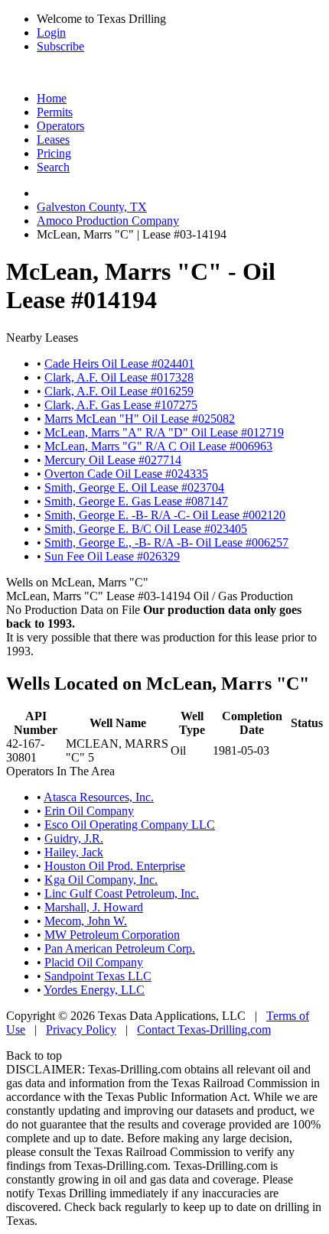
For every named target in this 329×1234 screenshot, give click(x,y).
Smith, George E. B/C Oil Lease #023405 (145, 528)
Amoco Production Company (108, 220)
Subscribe (60, 46)
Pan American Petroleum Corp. (119, 948)
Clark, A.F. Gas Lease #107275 (120, 404)
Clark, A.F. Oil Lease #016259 (119, 391)
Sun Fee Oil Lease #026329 (112, 556)
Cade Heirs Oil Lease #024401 (119, 363)
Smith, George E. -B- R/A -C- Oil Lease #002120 (164, 514)
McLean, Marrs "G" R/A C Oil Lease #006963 (158, 446)
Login (51, 32)
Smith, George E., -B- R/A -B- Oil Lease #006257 (166, 542)
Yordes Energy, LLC (94, 989)
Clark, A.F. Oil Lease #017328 (119, 377)
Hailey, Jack (73, 852)
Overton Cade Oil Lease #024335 (126, 473)
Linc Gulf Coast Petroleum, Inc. (121, 893)
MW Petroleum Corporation (112, 934)
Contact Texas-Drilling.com (204, 1029)
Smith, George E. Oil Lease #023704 (134, 487)
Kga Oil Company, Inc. (101, 879)
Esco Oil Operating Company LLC (129, 824)
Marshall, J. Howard (93, 907)
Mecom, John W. (85, 920)
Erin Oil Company (89, 810)
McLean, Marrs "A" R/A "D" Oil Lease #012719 (164, 432)
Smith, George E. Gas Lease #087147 (136, 501)
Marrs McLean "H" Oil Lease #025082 (139, 418)
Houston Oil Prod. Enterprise (114, 865)
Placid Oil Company (93, 962)
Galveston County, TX (92, 206)
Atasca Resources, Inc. (99, 797)
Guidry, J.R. (73, 838)
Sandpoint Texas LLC (97, 975)
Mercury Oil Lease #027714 (112, 459)
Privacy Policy (81, 1029)
